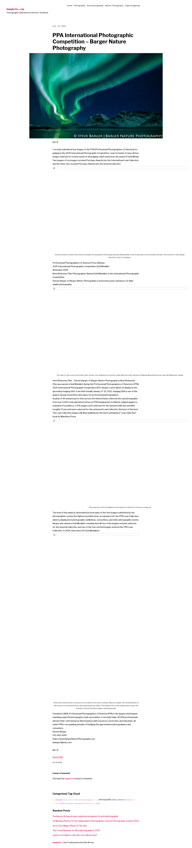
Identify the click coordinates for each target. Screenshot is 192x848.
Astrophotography (95, 5)
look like (57, 803)
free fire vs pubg (86, 799)
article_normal (117, 800)
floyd (54, 799)
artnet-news (94, 799)
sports (80, 799)
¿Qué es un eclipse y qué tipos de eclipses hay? (75, 835)
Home (69, 5)
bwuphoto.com (15, 9)
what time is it (130, 799)
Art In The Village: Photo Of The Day (70, 826)
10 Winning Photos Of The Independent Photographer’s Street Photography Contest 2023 (96, 821)
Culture (66, 799)
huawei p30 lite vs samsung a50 (73, 803)
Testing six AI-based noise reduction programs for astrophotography (85, 816)
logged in (69, 778)
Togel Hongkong (132, 5)
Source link (58, 757)
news (124, 800)
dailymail (92, 803)
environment (86, 803)
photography (105, 799)
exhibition (71, 799)
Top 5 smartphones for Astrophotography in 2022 (76, 830)
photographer (59, 799)
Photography (79, 5)
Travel (76, 800)
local (135, 799)
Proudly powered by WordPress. (80, 842)
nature (62, 803)
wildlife (98, 803)
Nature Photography (114, 5)
